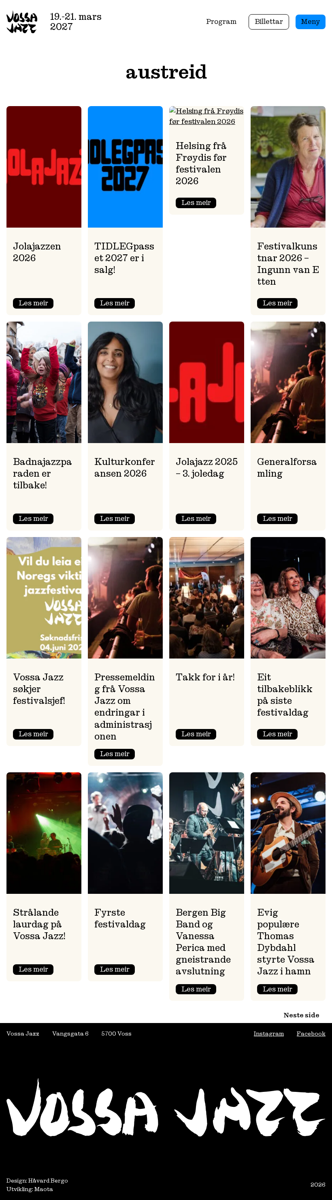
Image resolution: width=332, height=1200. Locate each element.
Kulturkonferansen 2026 (124, 467)
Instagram (269, 1033)
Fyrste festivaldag (120, 918)
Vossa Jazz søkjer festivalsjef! (39, 689)
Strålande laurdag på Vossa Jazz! (39, 924)
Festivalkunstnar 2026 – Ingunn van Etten (288, 264)
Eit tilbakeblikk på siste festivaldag (285, 695)
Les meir (36, 303)
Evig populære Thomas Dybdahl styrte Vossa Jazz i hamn (286, 942)
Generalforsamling (287, 467)
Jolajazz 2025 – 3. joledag (207, 467)
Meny (310, 21)
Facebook (311, 1033)
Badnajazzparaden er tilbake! (42, 473)
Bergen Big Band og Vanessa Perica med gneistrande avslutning (203, 942)
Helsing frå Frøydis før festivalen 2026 (201, 163)
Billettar (269, 21)
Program (221, 21)
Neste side (301, 1015)
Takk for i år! (205, 677)
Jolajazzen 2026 (37, 252)
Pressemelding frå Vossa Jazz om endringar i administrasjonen (124, 707)
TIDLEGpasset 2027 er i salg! (124, 258)
